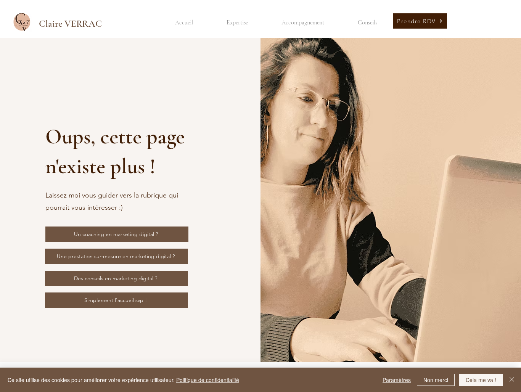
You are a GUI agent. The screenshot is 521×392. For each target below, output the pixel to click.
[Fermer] (511, 380)
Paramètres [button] (397, 380)
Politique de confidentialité (207, 380)
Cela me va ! (481, 380)
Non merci (435, 380)
